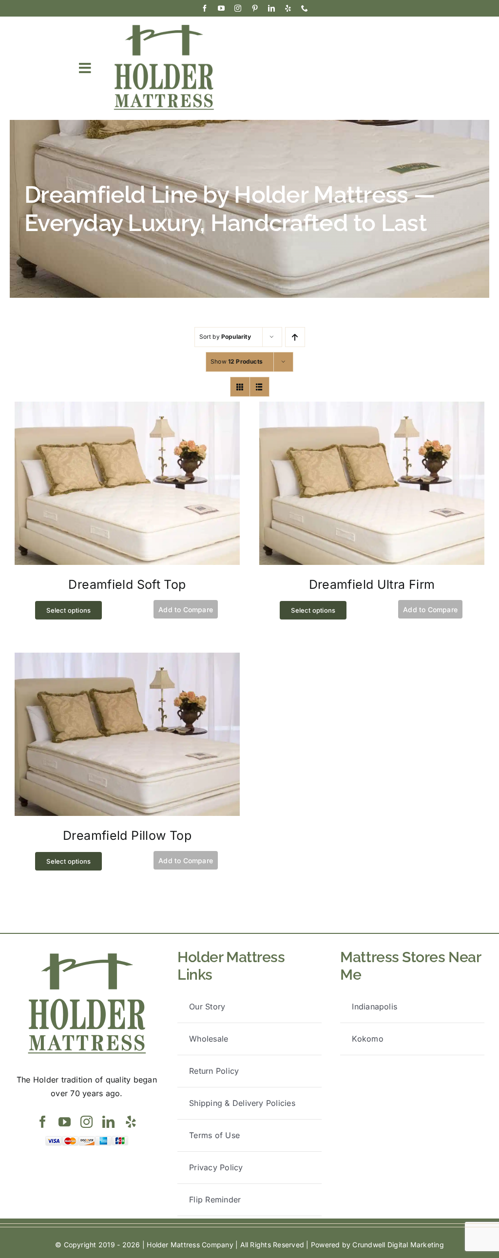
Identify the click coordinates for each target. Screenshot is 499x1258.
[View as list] (259, 386)
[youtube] (221, 8)
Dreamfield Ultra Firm (372, 584)
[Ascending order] (295, 337)
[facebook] (204, 8)
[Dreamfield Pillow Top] (127, 659)
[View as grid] (240, 386)
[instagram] (237, 8)
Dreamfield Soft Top (127, 584)
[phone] (304, 8)
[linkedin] (271, 8)
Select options (68, 610)
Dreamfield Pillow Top (127, 835)
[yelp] (288, 8)
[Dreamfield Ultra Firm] (371, 408)
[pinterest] (254, 8)
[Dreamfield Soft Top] (127, 408)
